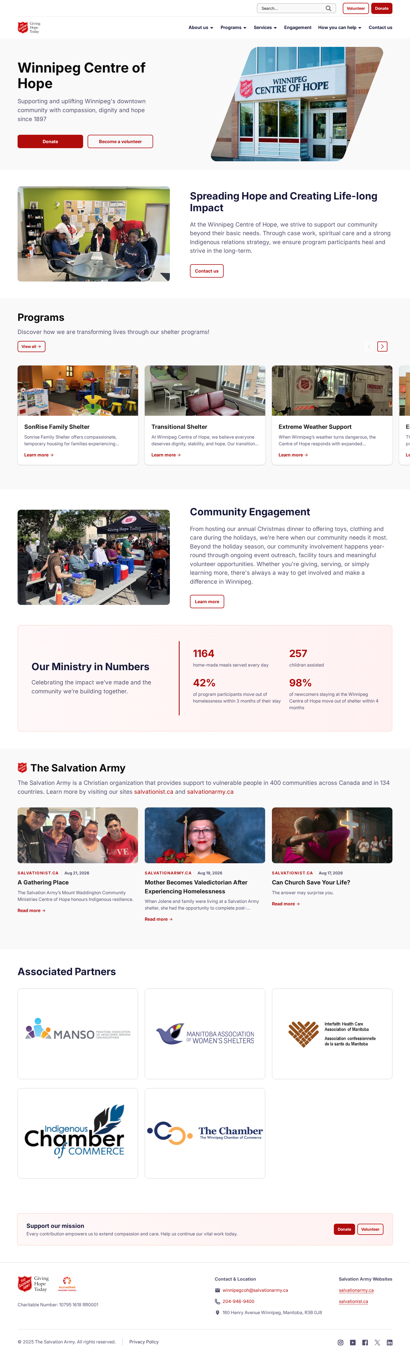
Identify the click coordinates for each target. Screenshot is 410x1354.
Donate (382, 8)
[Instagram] (340, 1341)
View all (29, 346)
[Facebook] (365, 1341)
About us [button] (199, 27)
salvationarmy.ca (210, 791)
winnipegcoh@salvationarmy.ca (255, 1290)
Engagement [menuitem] (298, 27)
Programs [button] (232, 27)
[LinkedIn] (389, 1341)
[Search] (329, 8)
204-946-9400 (238, 1301)
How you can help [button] (338, 27)
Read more (30, 910)
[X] (377, 1341)
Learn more (37, 455)
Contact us (207, 271)
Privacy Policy (144, 1342)
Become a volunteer (120, 141)
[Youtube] (353, 1341)
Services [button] (263, 27)
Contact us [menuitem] (380, 27)
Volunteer (356, 8)
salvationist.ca (153, 791)
